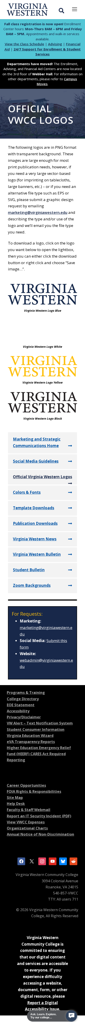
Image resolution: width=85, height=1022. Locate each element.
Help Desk (16, 803)
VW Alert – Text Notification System (40, 723)
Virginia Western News (34, 539)
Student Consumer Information (35, 729)
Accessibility (18, 711)
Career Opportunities (26, 785)
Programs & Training (26, 692)
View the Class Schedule (24, 44)
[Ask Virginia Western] (71, 1016)
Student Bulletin (29, 569)
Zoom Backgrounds (32, 585)
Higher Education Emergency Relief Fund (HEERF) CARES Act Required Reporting (39, 753)
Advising (55, 44)
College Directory (23, 698)
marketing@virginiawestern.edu (37, 212)
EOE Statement (20, 704)
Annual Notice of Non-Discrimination (40, 834)
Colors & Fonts (27, 492)
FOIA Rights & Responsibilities (34, 791)
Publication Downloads (35, 523)
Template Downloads (33, 507)
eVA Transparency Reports (31, 741)
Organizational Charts (27, 828)
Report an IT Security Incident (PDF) (39, 816)
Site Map (15, 797)
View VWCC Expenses (26, 822)
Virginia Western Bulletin (37, 554)
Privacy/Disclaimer (24, 717)
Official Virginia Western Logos (42, 476)
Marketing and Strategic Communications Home (37, 442)
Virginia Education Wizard (30, 735)
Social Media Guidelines (35, 461)
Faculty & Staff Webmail (28, 809)
